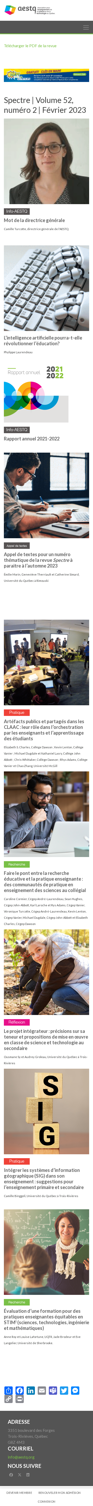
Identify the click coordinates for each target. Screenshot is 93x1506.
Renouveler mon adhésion (59, 1492)
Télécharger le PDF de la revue (30, 45)
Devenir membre (19, 1492)
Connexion (47, 1501)
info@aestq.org (21, 1457)
